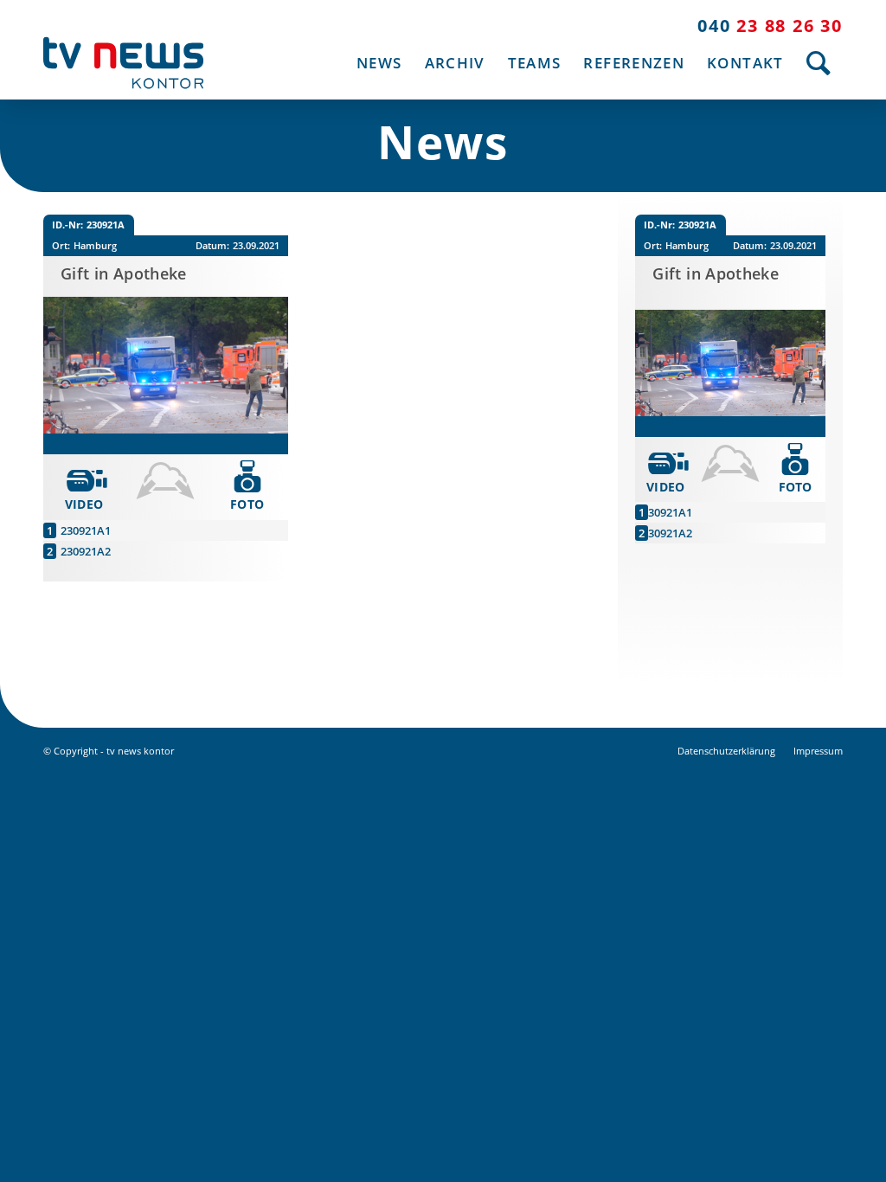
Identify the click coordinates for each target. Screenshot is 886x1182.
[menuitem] (379, 63)
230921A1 (86, 530)
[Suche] (819, 63)
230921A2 (86, 551)
